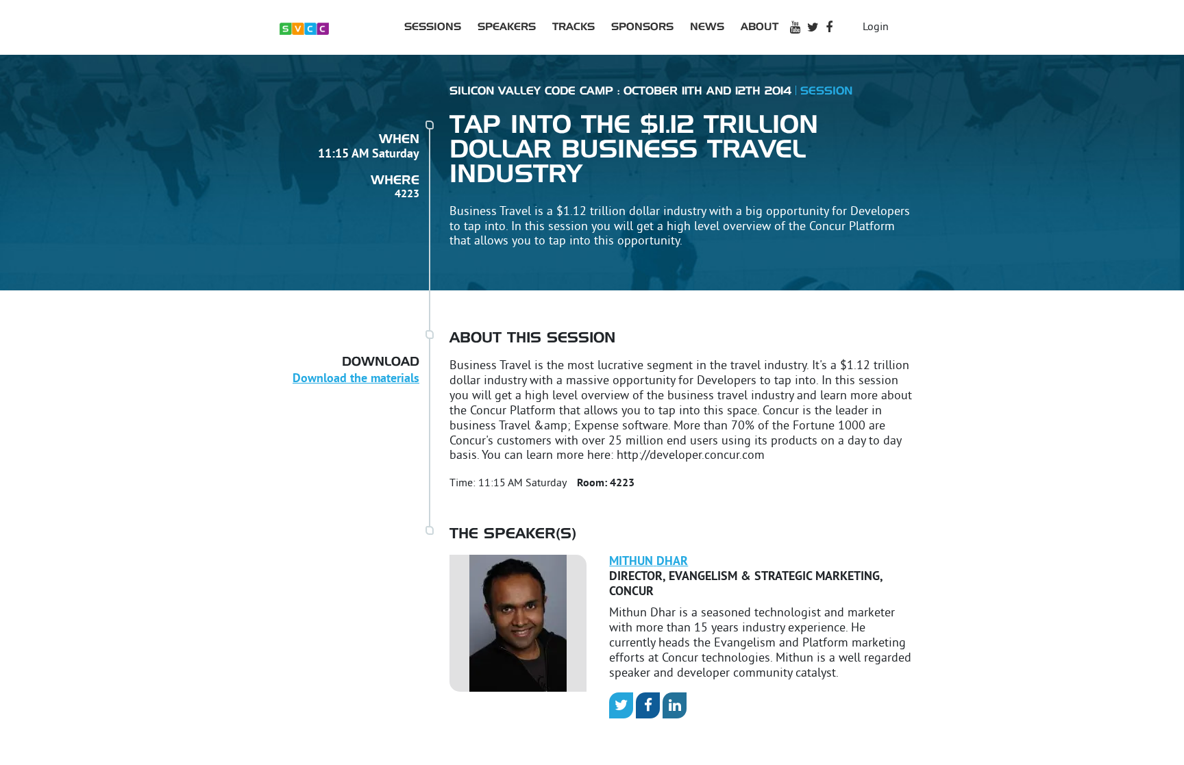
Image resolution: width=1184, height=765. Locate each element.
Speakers (507, 27)
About (759, 27)
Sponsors (642, 27)
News (707, 27)
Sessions (432, 27)
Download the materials (356, 379)
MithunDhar (648, 562)
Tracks (573, 27)
